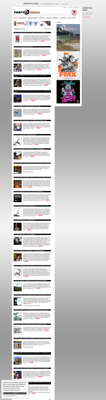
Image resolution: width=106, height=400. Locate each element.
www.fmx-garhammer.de (28, 347)
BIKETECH (22, 18)
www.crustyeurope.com (28, 171)
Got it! (15, 393)
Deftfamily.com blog (27, 303)
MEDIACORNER (32, 18)
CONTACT (65, 7)
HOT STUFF (72, 18)
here (26, 305)
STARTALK (63, 18)
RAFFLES (42, 18)
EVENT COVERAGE (52, 18)
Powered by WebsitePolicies (9, 395)
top (50, 399)
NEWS (16, 18)
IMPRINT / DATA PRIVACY (73, 7)
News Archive (47, 28)
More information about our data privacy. (11, 390)
